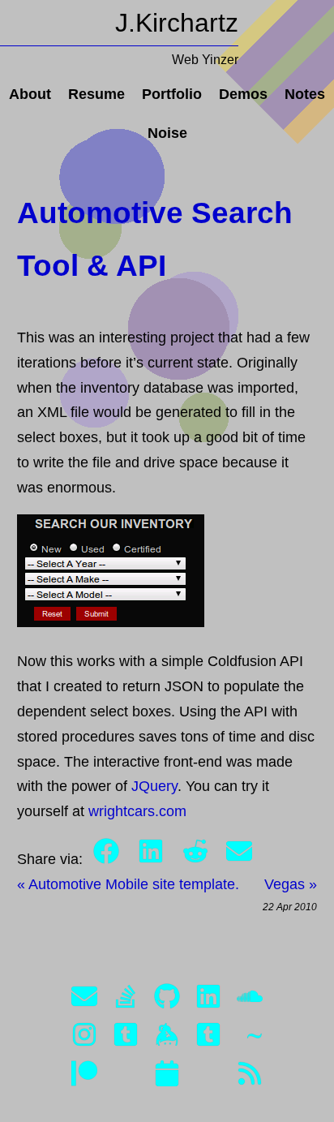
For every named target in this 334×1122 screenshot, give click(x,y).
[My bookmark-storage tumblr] (126, 1038)
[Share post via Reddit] (197, 859)
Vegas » (290, 884)
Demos (243, 94)
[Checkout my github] (167, 1000)
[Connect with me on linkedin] (208, 1000)
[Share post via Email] (239, 859)
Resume (96, 94)
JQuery (154, 786)
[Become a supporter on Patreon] (84, 1077)
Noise (167, 133)
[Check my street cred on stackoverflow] (126, 1000)
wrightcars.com (137, 811)
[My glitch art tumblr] (208, 1038)
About (30, 94)
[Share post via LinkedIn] (153, 859)
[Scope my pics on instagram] (84, 1038)
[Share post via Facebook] (108, 859)
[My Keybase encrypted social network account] (167, 1038)
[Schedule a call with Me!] (167, 1077)
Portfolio (172, 94)
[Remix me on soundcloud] (250, 1000)
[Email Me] (84, 1000)
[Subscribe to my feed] (250, 1077)
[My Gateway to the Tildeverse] (250, 1038)
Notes (305, 94)
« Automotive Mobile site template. (128, 884)
